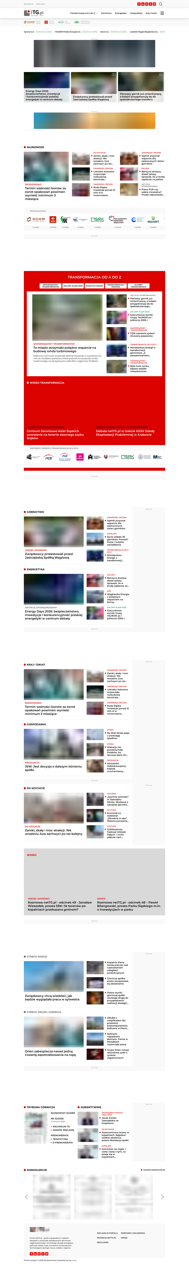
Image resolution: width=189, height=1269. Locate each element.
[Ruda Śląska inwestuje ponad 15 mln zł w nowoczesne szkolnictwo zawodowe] (81, 190)
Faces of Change (94, 286)
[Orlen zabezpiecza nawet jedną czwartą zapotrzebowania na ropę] (54, 1032)
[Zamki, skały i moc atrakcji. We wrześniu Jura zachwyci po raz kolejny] (81, 158)
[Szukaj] (160, 4)
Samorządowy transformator (50, 286)
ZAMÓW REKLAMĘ (63, 1130)
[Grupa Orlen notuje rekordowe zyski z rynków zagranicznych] (95, 1054)
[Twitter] (150, 4)
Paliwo (145, 168)
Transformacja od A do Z (82, 13)
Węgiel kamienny (36, 550)
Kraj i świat (151, 13)
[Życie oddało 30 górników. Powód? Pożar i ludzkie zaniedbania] (95, 539)
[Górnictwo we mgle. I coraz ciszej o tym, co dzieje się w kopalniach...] (88, 1152)
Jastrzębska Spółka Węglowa (112, 1114)
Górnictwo (106, 13)
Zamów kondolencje (154, 1170)
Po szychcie (99, 153)
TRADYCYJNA (60, 1139)
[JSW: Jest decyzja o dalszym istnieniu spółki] (54, 744)
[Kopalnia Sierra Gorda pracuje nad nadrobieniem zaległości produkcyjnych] (95, 967)
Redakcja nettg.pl (106, 1238)
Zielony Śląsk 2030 (73, 286)
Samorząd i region (103, 168)
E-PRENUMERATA (63, 1142)
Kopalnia (112, 534)
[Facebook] (139, 4)
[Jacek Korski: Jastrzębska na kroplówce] (88, 1118)
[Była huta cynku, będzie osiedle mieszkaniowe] (117, 366)
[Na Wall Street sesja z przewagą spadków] (95, 734)
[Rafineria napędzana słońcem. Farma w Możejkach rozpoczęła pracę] (95, 1039)
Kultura (111, 810)
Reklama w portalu (107, 1233)
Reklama (40, 4)
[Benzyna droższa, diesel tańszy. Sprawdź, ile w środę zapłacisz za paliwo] (129, 174)
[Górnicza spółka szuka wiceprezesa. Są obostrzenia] (95, 982)
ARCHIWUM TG (61, 1126)
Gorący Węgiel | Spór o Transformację (122, 427)
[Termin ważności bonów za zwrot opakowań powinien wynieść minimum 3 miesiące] (46, 167)
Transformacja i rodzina (115, 286)
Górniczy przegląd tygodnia (46, 427)
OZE (109, 591)
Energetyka (121, 13)
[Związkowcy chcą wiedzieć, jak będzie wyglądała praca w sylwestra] (54, 976)
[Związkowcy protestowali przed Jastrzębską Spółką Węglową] (54, 531)
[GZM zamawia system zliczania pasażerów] (117, 334)
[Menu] (162, 13)
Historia (111, 794)
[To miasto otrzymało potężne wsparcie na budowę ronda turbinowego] (67, 317)
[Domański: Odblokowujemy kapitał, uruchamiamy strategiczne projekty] (95, 766)
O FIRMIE (80, 227)
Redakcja (28, 4)
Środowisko (33, 184)
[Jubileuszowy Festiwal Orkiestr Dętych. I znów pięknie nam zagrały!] (95, 832)
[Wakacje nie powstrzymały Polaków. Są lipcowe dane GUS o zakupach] (95, 749)
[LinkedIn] (142, 4)
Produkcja (32, 762)
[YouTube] (146, 4)
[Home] (34, 13)
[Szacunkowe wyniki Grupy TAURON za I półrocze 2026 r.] (117, 317)
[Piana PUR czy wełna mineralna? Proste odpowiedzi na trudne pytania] (129, 189)
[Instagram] (154, 4)
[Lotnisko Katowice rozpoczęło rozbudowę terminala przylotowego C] (81, 174)
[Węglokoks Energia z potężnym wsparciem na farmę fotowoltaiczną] (95, 596)
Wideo (101, 898)
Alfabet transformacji (138, 286)
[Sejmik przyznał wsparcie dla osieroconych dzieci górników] (129, 158)
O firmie (36, 227)
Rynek (110, 730)
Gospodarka (136, 13)
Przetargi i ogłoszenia (133, 1233)
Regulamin (102, 1242)
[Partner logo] (36, 220)
